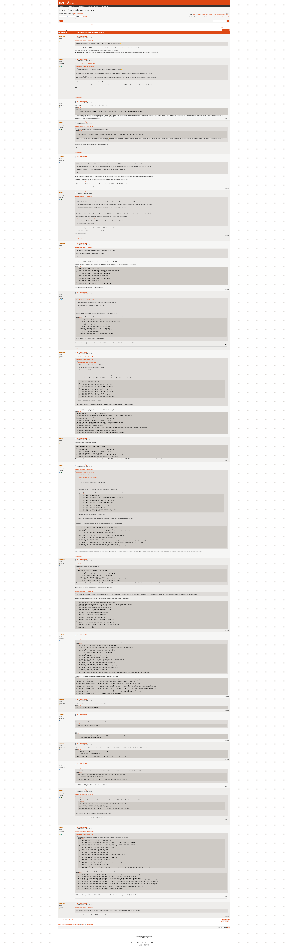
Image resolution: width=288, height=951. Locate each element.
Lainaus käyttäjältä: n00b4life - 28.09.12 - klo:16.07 (84, 639)
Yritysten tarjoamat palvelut (223, 14)
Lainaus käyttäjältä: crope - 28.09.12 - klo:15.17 (84, 356)
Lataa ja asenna (201, 14)
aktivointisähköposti (66, 14)
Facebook (213, 16)
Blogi (215, 14)
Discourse (208, 16)
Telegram (226, 16)
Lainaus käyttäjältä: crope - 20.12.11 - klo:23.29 (84, 40)
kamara (61, 764)
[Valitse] (79, 107)
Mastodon (218, 16)
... (62, 30)
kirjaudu (74, 13)
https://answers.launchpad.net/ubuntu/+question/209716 (88, 181)
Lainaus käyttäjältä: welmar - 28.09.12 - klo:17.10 (84, 768)
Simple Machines (148, 936)
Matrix (221, 16)
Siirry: (219, 927)
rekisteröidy (80, 13)
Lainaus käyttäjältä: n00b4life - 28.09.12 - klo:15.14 (85, 359)
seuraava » (227, 27)
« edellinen (222, 27)
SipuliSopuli (62, 36)
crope (61, 59)
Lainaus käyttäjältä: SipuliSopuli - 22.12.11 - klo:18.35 (85, 63)
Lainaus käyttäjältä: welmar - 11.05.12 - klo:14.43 (84, 126)
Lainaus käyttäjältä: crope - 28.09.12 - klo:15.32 (84, 591)
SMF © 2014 (142, 936)
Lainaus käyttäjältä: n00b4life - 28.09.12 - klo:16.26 (84, 831)
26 (67, 30)
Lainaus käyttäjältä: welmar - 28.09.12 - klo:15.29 (84, 563)
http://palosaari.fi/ (78, 97)
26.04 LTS (195, 14)
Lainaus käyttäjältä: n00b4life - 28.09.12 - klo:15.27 (84, 469)
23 (63, 30)
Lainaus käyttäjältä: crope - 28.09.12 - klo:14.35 (84, 247)
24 (64, 30)
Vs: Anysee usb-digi (82, 36)
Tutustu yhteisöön (209, 14)
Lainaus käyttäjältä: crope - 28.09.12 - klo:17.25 (84, 907)
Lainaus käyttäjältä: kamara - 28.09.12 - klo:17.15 (84, 794)
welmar (61, 101)
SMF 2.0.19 (138, 936)
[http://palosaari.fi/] (61, 66)
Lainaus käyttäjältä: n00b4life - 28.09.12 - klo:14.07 (84, 196)
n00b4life (62, 157)
